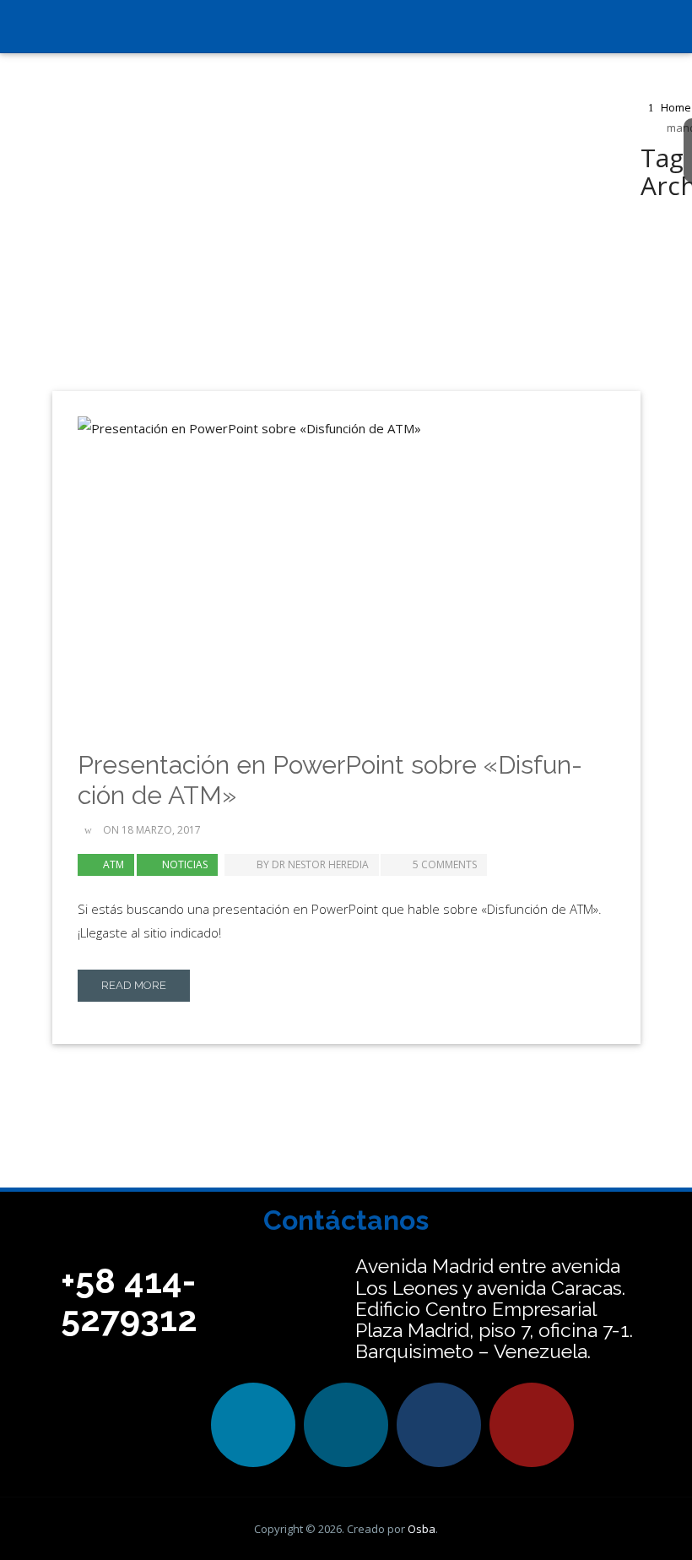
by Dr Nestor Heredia (312, 864)
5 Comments (445, 864)
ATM (113, 864)
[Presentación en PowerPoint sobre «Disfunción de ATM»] (346, 568)
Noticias (185, 864)
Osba (421, 1528)
